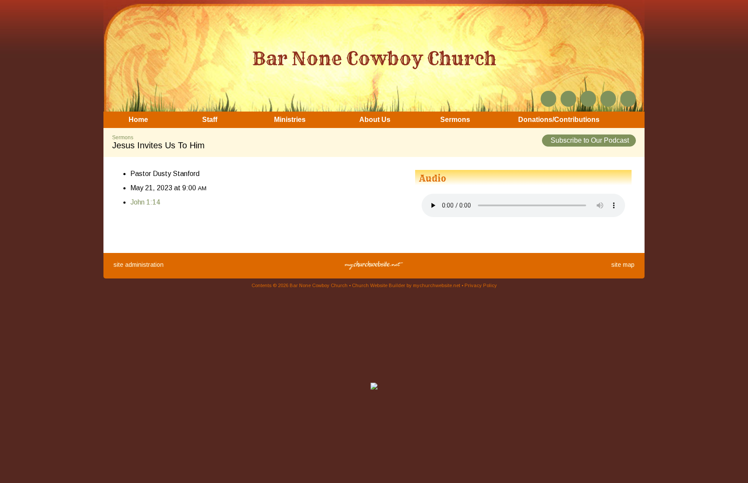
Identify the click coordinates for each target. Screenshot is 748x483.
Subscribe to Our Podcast (589, 140)
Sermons (122, 137)
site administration (138, 264)
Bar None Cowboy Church (374, 58)
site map (623, 264)
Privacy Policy (480, 285)
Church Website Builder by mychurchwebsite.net (406, 285)
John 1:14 (145, 202)
